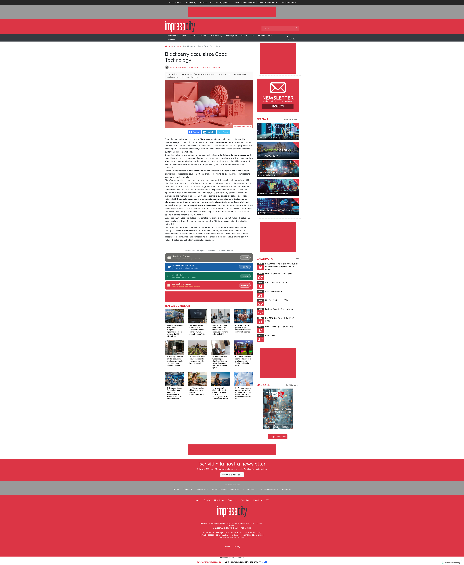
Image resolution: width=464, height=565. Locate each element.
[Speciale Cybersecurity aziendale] (278, 187)
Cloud (192, 36)
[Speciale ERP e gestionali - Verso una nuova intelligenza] (278, 168)
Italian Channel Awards (244, 2)
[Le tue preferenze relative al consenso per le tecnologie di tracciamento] (451, 562)
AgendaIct (286, 489)
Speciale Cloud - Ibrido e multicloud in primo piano (275, 211)
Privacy (237, 546)
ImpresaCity (205, 2)
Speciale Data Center (267, 137)
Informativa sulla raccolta (209, 562)
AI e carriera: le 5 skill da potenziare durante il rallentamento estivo (197, 391)
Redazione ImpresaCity (178, 67)
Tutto (296, 258)
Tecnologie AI (231, 36)
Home (170, 46)
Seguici (245, 276)
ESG (252, 36)
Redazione (232, 500)
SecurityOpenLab (222, 2)
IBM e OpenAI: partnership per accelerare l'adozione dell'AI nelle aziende (243, 328)
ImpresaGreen (249, 489)
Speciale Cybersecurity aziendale (273, 193)
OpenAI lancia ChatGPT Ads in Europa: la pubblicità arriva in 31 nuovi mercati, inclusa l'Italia (197, 329)
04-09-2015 (195, 67)
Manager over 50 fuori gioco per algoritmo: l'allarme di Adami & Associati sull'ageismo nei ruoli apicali (220, 362)
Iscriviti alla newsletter (232, 474)
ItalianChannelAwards (268, 489)
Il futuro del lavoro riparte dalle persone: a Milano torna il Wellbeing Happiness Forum (243, 360)
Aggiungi (244, 267)
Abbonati (244, 285)
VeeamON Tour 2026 (268, 156)
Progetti (244, 36)
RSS (267, 500)
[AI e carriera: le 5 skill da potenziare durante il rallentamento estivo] (197, 378)
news (178, 46)
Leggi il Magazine (278, 436)
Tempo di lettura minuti (213, 67)
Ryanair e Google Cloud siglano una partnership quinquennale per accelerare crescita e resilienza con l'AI (174, 393)
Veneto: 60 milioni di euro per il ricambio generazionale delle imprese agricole (197, 359)
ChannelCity (190, 2)
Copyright (245, 500)
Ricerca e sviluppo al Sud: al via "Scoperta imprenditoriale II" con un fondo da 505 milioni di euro (174, 330)
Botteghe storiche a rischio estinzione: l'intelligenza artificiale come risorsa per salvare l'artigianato (175, 360)
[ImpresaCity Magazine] (278, 409)
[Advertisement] (232, 449)
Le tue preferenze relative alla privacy (243, 562)
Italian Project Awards (268, 2)
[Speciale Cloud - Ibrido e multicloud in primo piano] (278, 206)
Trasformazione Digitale (176, 36)
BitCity (176, 489)
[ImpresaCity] (180, 26)
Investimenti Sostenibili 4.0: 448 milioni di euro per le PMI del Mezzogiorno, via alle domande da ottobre (220, 393)
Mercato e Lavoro (265, 36)
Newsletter (291, 39)
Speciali (207, 500)
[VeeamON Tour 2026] (278, 150)
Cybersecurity (216, 36)
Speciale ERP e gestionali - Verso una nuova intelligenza (275, 173)
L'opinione (171, 39)
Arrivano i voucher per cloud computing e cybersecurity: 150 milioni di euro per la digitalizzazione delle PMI (243, 393)
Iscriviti (245, 258)
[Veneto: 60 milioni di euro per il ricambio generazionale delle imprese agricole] (197, 347)
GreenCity (234, 489)
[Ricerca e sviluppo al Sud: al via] (174, 316)
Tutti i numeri (292, 385)
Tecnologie (203, 36)
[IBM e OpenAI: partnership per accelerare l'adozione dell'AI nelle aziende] (243, 316)
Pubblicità (257, 500)
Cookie (227, 546)
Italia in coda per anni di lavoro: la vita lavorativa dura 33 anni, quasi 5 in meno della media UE (220, 329)
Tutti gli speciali (291, 119)
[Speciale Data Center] (278, 131)
